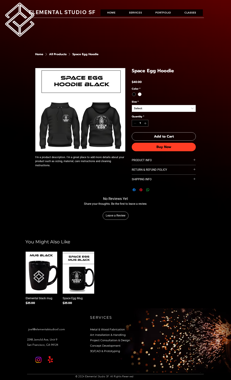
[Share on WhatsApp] (148, 190)
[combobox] (164, 108)
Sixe (135, 102)
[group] (115, 278)
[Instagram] (38, 360)
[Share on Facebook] (134, 190)
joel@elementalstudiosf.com (46, 329)
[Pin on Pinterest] (141, 190)
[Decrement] (134, 123)
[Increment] (145, 123)
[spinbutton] (140, 123)
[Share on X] (154, 190)
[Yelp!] (50, 360)
